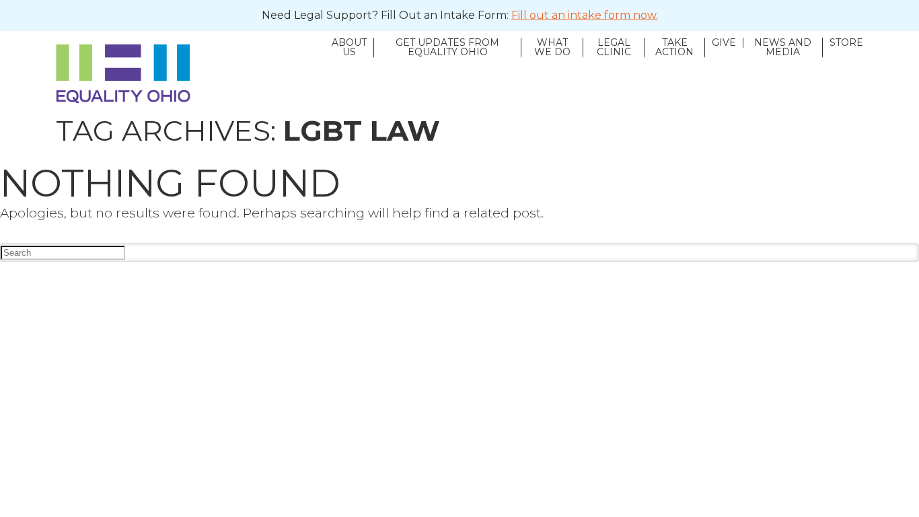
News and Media (782, 48)
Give (724, 43)
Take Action (674, 48)
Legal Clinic (614, 48)
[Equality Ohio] (190, 73)
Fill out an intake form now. (584, 15)
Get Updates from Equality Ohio (447, 48)
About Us (349, 48)
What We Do (552, 48)
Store (846, 43)
